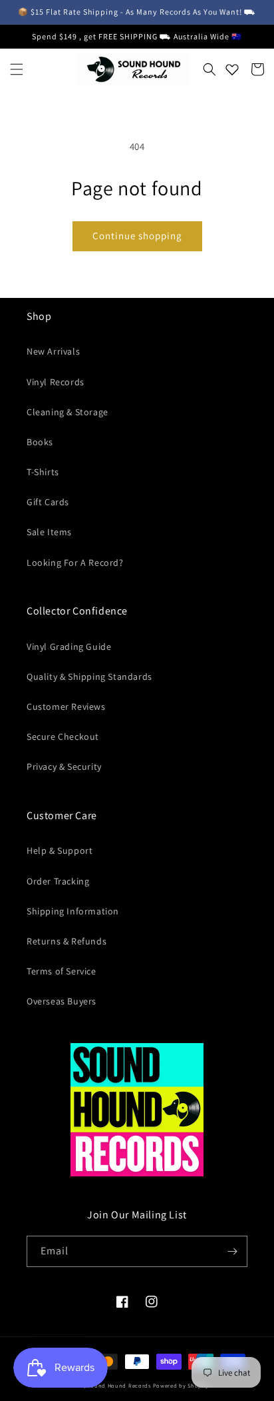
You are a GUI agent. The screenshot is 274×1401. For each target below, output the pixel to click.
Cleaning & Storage (67, 412)
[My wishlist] (232, 69)
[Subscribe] (232, 1251)
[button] (16, 69)
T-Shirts (43, 472)
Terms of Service (61, 971)
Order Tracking (58, 881)
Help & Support (59, 850)
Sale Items (49, 532)
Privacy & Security (64, 766)
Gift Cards (48, 502)
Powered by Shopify (181, 1385)
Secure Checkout (63, 736)
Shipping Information (73, 911)
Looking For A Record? (75, 563)
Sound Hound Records (118, 1385)
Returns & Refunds (66, 941)
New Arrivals (53, 351)
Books (40, 442)
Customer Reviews (66, 706)
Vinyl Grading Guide (69, 647)
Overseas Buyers (61, 1001)
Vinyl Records (55, 382)
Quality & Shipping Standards (89, 677)
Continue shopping (137, 235)
